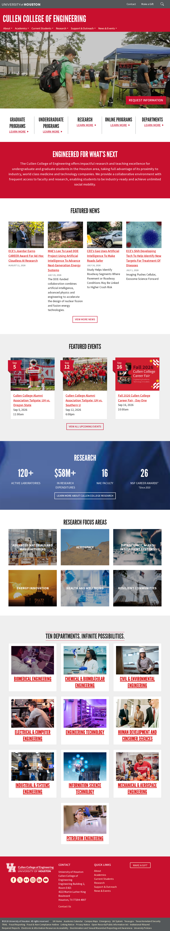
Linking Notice (67, 924)
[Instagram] (33, 880)
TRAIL (4, 924)
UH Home (57, 921)
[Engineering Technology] (85, 713)
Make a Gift (147, 4)
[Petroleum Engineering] (85, 819)
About (6, 28)
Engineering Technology (85, 732)
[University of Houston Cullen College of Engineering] (30, 867)
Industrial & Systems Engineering (33, 788)
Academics (21, 28)
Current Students (41, 28)
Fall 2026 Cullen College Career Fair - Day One (134, 398)
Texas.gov (129, 921)
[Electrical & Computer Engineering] (32, 713)
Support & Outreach (82, 28)
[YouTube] (46, 880)
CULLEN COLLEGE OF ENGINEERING (44, 18)
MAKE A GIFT (140, 865)
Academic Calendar (73, 921)
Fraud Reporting (17, 924)
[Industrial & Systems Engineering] (32, 766)
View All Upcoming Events (85, 426)
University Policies (143, 928)
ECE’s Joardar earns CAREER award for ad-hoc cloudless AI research (26, 256)
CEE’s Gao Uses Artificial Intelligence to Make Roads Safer (103, 256)
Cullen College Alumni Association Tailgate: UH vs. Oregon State (31, 400)
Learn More (17, 132)
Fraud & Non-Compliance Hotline (43, 924)
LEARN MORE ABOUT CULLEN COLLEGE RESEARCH (85, 496)
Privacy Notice (83, 924)
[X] (20, 880)
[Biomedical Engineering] (32, 660)
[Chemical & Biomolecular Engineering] (85, 660)
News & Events (106, 28)
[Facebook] (13, 880)
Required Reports (11, 928)
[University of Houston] (21, 4)
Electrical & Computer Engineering (32, 735)
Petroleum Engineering (85, 838)
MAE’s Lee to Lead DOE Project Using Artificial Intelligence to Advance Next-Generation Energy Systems (64, 261)
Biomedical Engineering (32, 679)
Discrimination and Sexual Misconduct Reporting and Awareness (101, 928)
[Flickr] (26, 880)
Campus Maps (91, 921)
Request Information (146, 100)
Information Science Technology (85, 788)
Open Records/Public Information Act (110, 924)
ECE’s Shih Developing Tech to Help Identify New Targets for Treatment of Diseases (143, 258)
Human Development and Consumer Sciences (137, 735)
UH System (117, 921)
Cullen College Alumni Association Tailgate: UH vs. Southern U (84, 400)
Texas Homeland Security (148, 921)
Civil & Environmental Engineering (137, 682)
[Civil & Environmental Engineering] (137, 660)
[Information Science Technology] (85, 766)
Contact (131, 4)
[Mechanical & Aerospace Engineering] (137, 766)
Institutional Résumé (140, 924)
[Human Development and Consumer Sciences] (137, 713)
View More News (85, 319)
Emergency (105, 921)
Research (61, 28)
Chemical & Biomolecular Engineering (85, 682)
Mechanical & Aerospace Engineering (137, 788)
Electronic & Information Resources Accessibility (44, 928)
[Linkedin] (39, 880)
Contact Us (64, 906)
